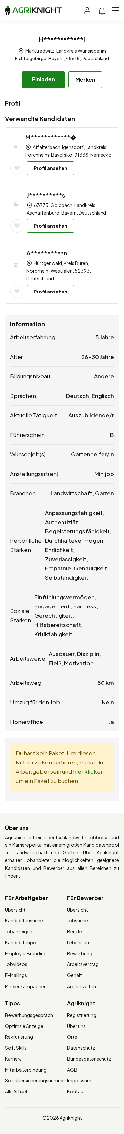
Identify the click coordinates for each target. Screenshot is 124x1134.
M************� (50, 137)
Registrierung (81, 1015)
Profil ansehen (50, 168)
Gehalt (74, 975)
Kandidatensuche (24, 920)
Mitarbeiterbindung (26, 1070)
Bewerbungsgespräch (29, 1015)
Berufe (74, 931)
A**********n (46, 253)
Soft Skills (16, 1048)
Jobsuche (77, 920)
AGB (72, 1070)
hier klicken (88, 771)
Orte (72, 1037)
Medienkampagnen (26, 986)
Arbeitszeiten (81, 986)
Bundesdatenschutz (89, 1059)
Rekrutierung (19, 1037)
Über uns (76, 1026)
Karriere (13, 1059)
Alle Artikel (16, 1091)
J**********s (46, 195)
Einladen (43, 79)
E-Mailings (16, 975)
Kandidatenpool (23, 942)
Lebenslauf (79, 942)
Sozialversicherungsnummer (35, 1080)
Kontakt (76, 1091)
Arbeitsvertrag (83, 964)
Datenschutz (81, 1048)
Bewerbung (79, 953)
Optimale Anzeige (24, 1026)
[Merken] (16, 168)
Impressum (79, 1080)
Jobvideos (16, 964)
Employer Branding (26, 953)
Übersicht (15, 910)
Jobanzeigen (18, 931)
